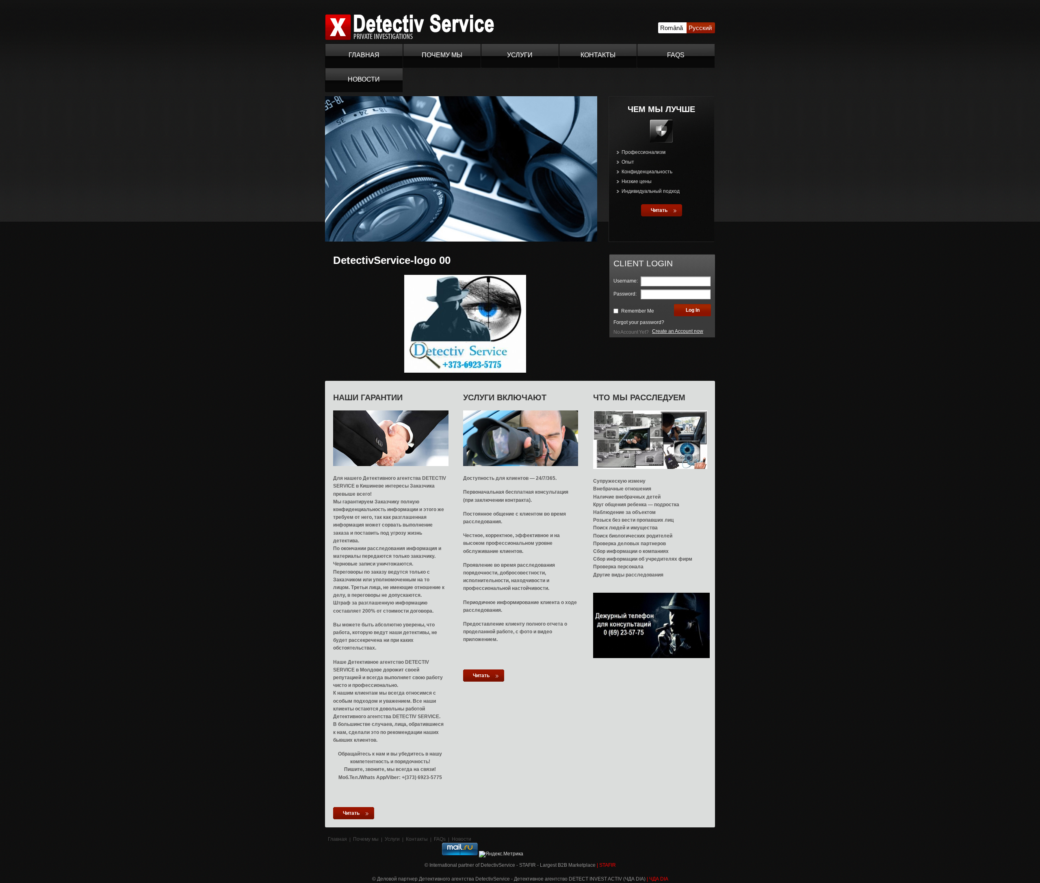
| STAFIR (606, 865)
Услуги (520, 55)
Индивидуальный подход (651, 191)
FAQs (676, 55)
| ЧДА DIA (657, 879)
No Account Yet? (631, 332)
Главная (364, 55)
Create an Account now (677, 331)
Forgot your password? (638, 322)
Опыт (628, 162)
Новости (364, 79)
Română (671, 27)
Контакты (598, 55)
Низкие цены (637, 181)
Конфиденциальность (647, 172)
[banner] (409, 38)
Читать (659, 210)
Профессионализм (643, 152)
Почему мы (442, 55)
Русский (700, 27)
